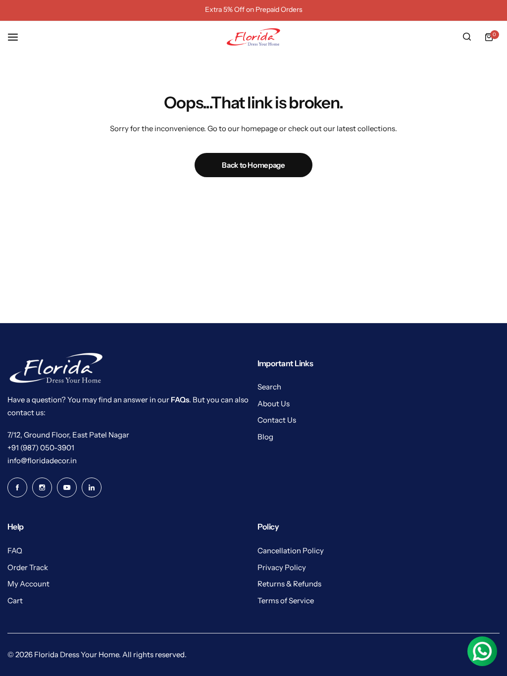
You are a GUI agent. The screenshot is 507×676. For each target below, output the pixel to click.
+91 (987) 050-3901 (40, 447)
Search (269, 386)
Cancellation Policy (290, 550)
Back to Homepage (253, 165)
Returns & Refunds (289, 583)
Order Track (27, 567)
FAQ (14, 550)
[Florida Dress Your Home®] (253, 37)
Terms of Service (285, 600)
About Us (273, 403)
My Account (28, 583)
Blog (265, 436)
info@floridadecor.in (42, 460)
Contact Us (276, 420)
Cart (15, 600)
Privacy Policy (281, 567)
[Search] (467, 37)
